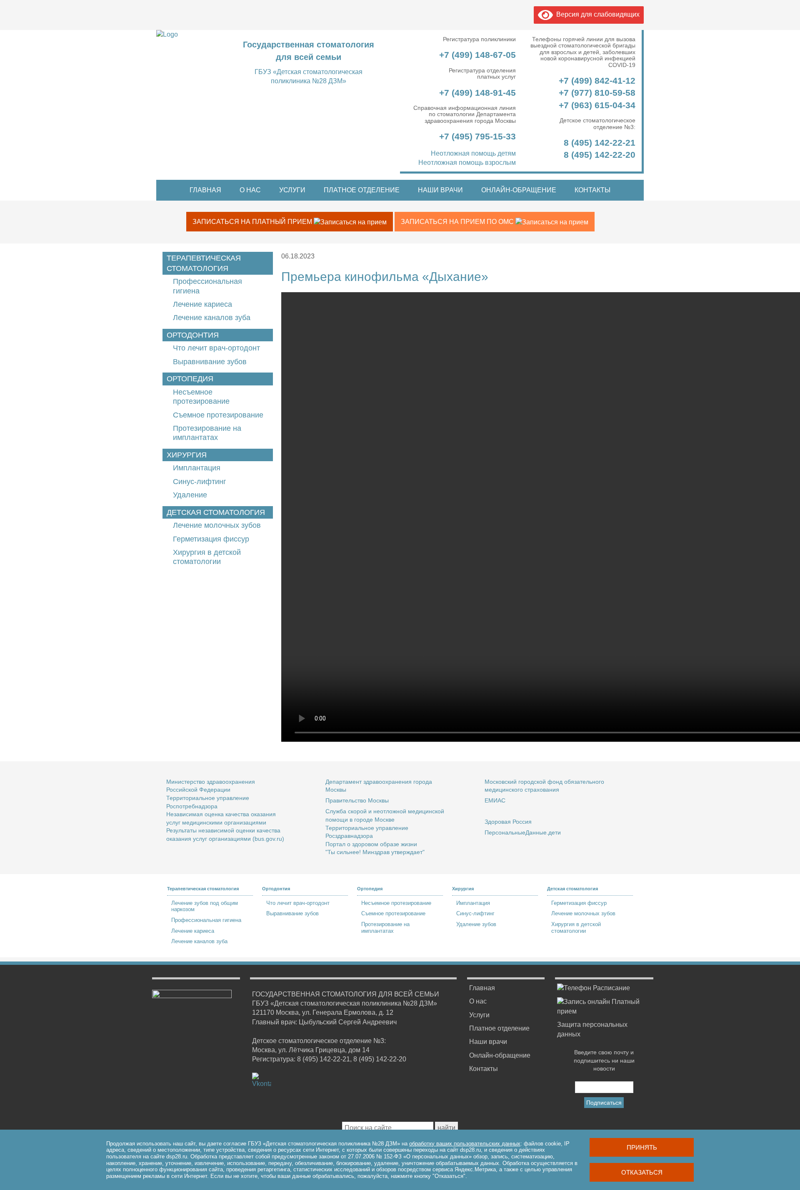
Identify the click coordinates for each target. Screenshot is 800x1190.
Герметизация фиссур (211, 539)
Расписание (610, 987)
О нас (250, 190)
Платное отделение (362, 190)
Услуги (292, 190)
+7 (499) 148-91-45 (476, 92)
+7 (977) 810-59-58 (597, 92)
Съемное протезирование (218, 415)
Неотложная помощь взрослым (467, 162)
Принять (642, 1147)
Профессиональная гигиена (206, 920)
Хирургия (187, 455)
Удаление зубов (476, 924)
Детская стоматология (216, 512)
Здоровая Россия (508, 821)
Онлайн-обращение (518, 190)
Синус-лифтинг (199, 481)
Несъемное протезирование (396, 903)
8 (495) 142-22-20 (599, 154)
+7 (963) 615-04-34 (597, 105)
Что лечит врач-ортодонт (216, 348)
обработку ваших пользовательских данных (464, 1143)
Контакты (592, 190)
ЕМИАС (495, 800)
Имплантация (196, 468)
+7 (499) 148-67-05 (476, 55)
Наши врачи (440, 190)
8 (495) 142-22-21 (599, 142)
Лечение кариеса (202, 304)
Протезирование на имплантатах (385, 927)
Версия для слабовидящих (596, 14)
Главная (205, 190)
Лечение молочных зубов (217, 525)
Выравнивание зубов (210, 362)
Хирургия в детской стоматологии (576, 927)
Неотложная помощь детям (473, 153)
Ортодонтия (193, 335)
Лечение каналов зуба (211, 317)
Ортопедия (190, 379)
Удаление (190, 495)
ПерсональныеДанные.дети (523, 832)
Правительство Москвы (357, 800)
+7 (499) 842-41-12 (595, 80)
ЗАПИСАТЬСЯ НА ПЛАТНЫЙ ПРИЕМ (253, 221)
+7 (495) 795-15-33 (476, 136)
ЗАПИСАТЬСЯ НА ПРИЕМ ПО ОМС (458, 221)
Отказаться (641, 1172)
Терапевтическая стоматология (204, 263)
